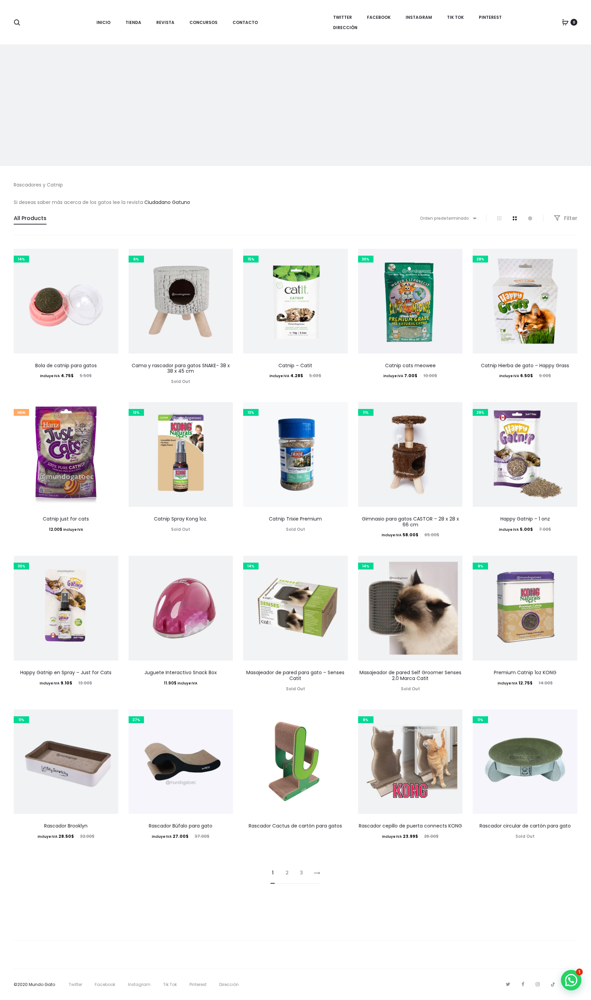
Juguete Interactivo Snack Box (180, 672)
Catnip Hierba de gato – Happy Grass (525, 365)
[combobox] (448, 218)
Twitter (342, 17)
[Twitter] (508, 984)
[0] (565, 22)
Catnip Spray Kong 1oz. (180, 518)
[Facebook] (523, 984)
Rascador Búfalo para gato (180, 825)
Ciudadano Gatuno (167, 202)
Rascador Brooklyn (66, 825)
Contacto (245, 22)
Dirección (345, 27)
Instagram (419, 17)
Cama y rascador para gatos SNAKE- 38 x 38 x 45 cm (181, 368)
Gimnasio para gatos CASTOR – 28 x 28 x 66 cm (410, 521)
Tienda (133, 22)
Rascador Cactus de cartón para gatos (295, 825)
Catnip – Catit (295, 365)
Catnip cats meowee (410, 365)
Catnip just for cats (66, 518)
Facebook (379, 17)
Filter (570, 218)
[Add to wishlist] (109, 257)
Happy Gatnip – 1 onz (525, 518)
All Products (30, 218)
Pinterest (490, 17)
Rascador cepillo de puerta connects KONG (410, 825)
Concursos (203, 22)
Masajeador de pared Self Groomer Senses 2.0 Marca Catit (410, 675)
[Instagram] (538, 984)
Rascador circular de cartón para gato (525, 825)
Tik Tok (455, 17)
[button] (571, 980)
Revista (165, 22)
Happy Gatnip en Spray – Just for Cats (65, 672)
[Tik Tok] (553, 984)
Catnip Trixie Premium (295, 518)
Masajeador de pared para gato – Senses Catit (295, 675)
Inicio (103, 22)
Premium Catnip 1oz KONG (525, 672)
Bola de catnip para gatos (66, 365)
